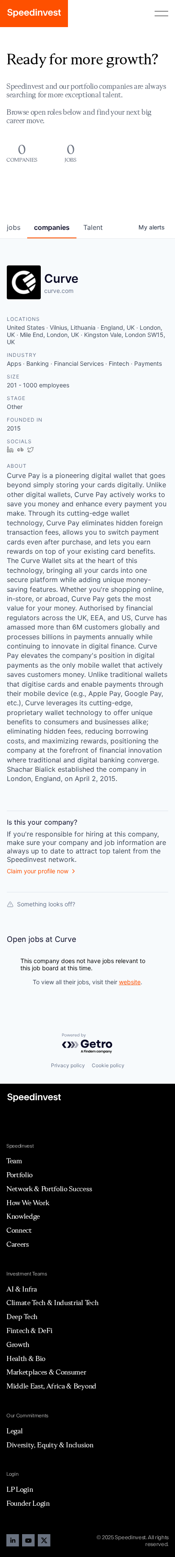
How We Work (27, 1202)
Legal (14, 1431)
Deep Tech (21, 1316)
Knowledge (23, 1216)
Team (14, 1161)
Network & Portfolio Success (49, 1188)
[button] (161, 13)
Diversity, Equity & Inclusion (49, 1445)
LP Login (19, 1489)
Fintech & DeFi (29, 1330)
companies (52, 227)
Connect (19, 1230)
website (130, 982)
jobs (13, 227)
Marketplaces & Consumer (46, 1372)
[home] (34, 13)
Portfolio (19, 1175)
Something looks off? (46, 904)
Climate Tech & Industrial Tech (52, 1302)
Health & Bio (25, 1358)
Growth (17, 1344)
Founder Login (28, 1503)
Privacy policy (68, 1065)
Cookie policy (108, 1065)
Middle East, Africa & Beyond (51, 1386)
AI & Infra (21, 1289)
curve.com (58, 290)
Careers (17, 1244)
